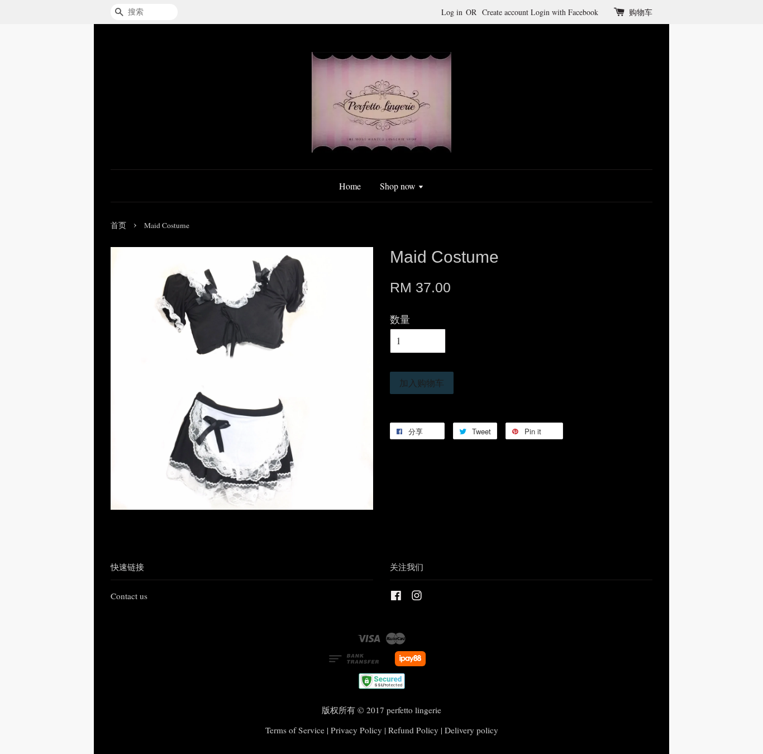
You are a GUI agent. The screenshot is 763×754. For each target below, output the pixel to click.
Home (350, 186)
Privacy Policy (356, 730)
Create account (505, 12)
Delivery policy (471, 730)
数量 (400, 319)
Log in (451, 12)
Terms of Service (295, 730)
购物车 (640, 12)
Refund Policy (413, 730)
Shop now (399, 186)
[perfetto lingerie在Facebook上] (396, 597)
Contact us (129, 595)
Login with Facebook (564, 12)
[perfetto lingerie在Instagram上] (417, 597)
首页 (118, 225)
